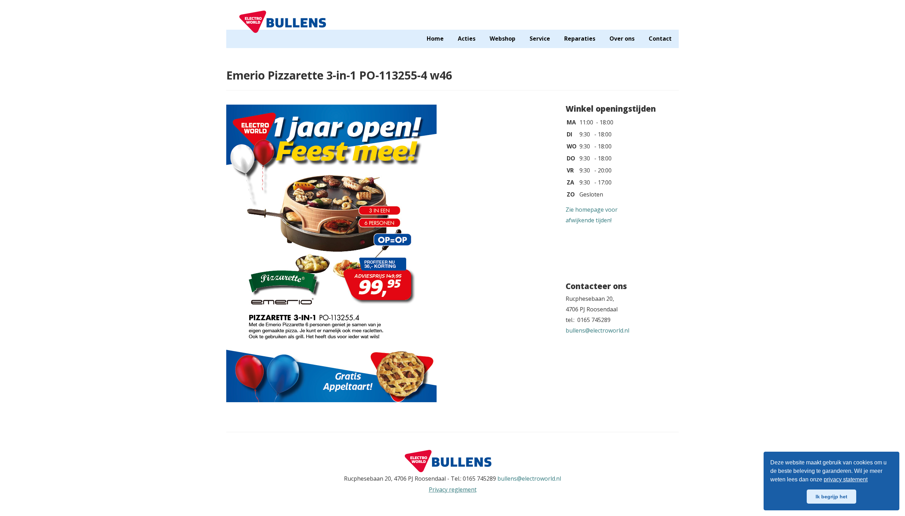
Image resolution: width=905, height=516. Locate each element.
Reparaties (579, 38)
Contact (660, 38)
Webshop (502, 38)
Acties (466, 38)
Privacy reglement (453, 489)
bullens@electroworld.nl (597, 330)
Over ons (622, 38)
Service (540, 38)
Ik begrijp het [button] (831, 496)
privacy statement (846, 479)
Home (435, 38)
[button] (870, 480)
